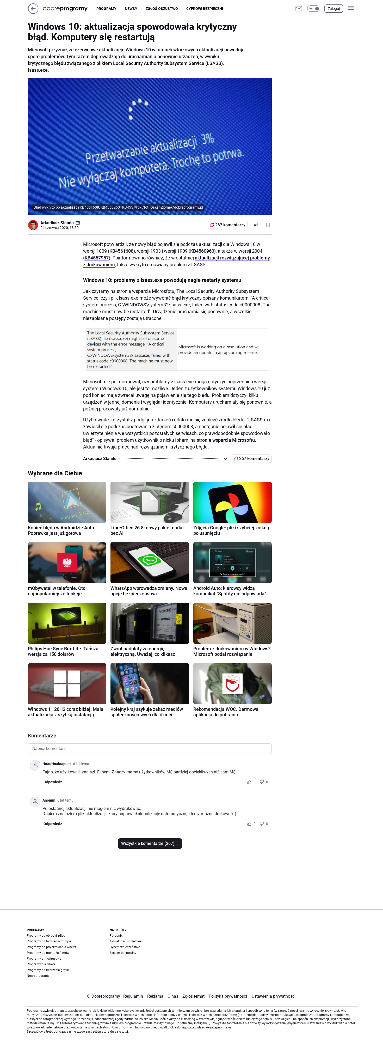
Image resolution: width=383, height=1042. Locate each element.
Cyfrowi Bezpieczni (204, 9)
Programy (106, 9)
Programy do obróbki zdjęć (46, 935)
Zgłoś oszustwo (162, 9)
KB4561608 (121, 251)
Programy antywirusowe (44, 958)
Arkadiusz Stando (57, 222)
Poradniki (116, 935)
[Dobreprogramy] (69, 8)
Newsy (131, 9)
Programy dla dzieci (41, 964)
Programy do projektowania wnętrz (51, 947)
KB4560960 (202, 251)
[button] (313, 8)
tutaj (125, 1031)
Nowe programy (38, 976)
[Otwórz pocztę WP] (299, 8)
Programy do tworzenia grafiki (48, 970)
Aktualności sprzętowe (125, 941)
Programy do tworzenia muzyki (49, 941)
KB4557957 (97, 257)
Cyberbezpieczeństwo (125, 947)
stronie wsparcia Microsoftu (226, 440)
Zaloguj (334, 9)
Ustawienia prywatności (272, 996)
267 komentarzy (230, 224)
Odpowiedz (53, 782)
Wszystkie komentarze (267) (148, 843)
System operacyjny (123, 953)
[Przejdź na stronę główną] (33, 12)
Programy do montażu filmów (48, 953)
